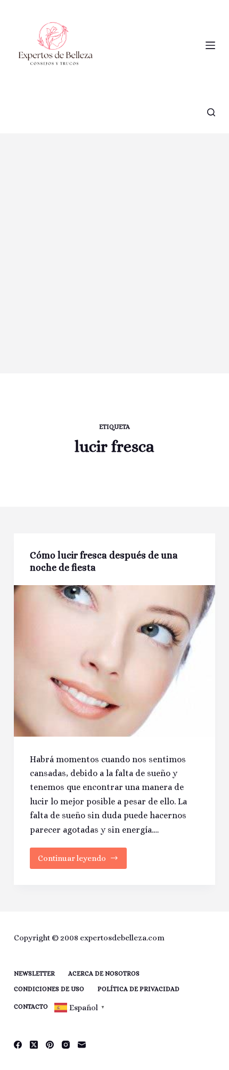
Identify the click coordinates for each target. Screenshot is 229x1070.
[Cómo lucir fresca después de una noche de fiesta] (114, 661)
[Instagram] (66, 1045)
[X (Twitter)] (34, 1045)
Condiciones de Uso (49, 989)
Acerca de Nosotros (104, 973)
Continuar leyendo (73, 861)
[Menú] (210, 45)
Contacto (31, 1006)
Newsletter (34, 973)
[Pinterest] (50, 1045)
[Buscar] (211, 112)
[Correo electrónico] (82, 1045)
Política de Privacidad (138, 989)
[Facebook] (18, 1045)
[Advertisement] (114, 253)
